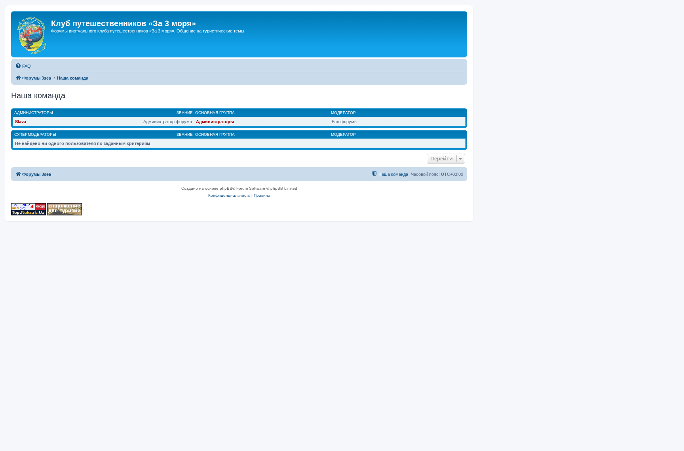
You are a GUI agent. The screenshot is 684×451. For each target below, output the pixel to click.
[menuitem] (23, 66)
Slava (20, 121)
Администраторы (33, 112)
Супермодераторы (35, 134)
